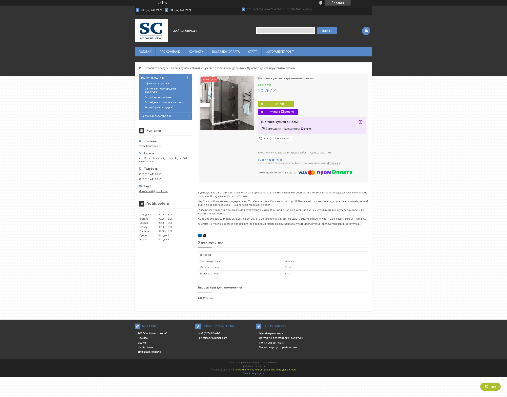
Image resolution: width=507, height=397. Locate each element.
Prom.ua (272, 362)
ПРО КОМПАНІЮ (170, 51)
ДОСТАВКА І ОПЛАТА (226, 51)
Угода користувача (149, 351)
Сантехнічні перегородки (156, 115)
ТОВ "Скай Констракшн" (152, 333)
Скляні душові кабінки (185, 68)
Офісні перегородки (157, 83)
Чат (493, 386)
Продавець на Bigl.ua (254, 366)
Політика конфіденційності (280, 369)
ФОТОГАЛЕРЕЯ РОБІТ (280, 51)
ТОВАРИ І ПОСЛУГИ (152, 77)
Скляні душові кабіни (271, 342)
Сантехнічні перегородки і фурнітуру (281, 337)
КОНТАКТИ (196, 51)
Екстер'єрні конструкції (159, 107)
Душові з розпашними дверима (223, 68)
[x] (204, 235)
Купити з (274, 111)
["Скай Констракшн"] (151, 30)
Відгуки (142, 342)
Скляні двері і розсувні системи (164, 102)
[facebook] (200, 235)
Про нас (143, 337)
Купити (279, 103)
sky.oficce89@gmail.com (153, 191)
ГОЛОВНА (145, 51)
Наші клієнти (145, 347)
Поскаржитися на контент (249, 369)
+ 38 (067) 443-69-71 (210, 333)
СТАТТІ (252, 51)
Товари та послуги (156, 68)
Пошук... (327, 30)
